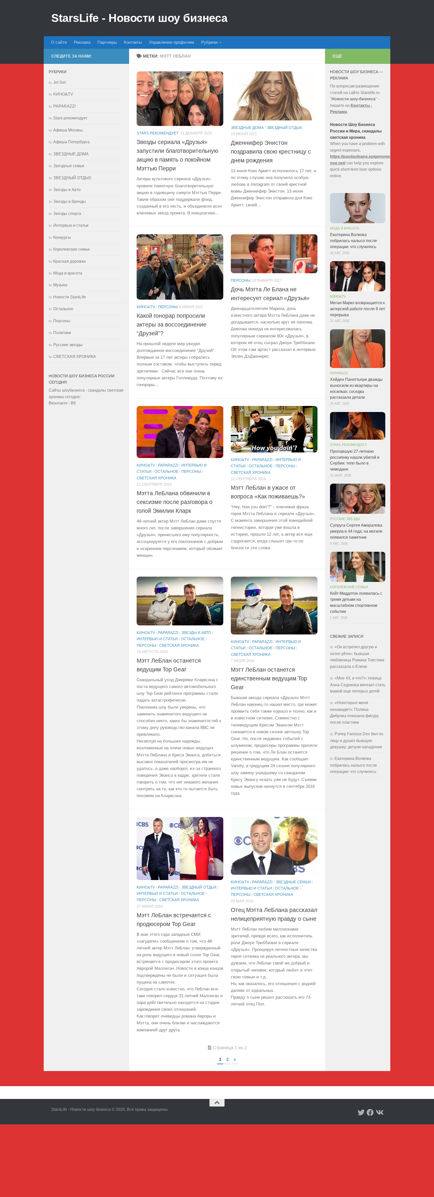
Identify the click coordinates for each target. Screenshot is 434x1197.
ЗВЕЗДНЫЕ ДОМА (247, 128)
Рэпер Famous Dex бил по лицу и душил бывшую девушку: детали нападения (356, 740)
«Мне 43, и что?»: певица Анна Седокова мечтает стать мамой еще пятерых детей (357, 684)
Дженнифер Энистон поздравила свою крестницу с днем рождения (271, 152)
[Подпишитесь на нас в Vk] (379, 1112)
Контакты (133, 42)
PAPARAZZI (168, 465)
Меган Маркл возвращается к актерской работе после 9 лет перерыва (357, 309)
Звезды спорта (67, 213)
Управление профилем (171, 42)
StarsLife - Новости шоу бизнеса (139, 18)
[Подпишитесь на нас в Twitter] (361, 1112)
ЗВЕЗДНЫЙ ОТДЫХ (284, 128)
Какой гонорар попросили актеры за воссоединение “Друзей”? (171, 324)
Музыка (60, 285)
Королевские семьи (71, 249)
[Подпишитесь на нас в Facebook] (370, 1112)
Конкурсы (62, 237)
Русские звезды (68, 345)
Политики (62, 333)
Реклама (82, 42)
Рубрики (209, 42)
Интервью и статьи (157, 639)
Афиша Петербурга (71, 142)
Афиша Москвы (68, 130)
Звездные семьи (293, 882)
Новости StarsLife (69, 297)
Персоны (168, 307)
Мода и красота (67, 273)
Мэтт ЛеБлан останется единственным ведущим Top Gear (269, 678)
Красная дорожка (69, 261)
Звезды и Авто (196, 633)
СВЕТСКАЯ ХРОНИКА (156, 478)
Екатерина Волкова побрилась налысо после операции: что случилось (353, 241)
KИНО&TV (146, 307)
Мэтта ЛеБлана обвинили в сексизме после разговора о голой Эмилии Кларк (174, 502)
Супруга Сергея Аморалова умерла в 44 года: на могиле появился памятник (356, 531)
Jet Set (59, 82)
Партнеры (107, 42)
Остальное (166, 472)
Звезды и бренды (69, 201)
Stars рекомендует (158, 133)
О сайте (59, 42)
